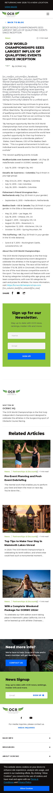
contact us (16, 663)
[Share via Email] (18, 294)
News (7, 38)
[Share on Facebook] (12, 294)
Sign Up (37, 695)
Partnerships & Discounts (25, 471)
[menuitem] (26, 737)
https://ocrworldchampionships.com (24, 285)
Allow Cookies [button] (26, 788)
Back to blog (15, 22)
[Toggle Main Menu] (51, 14)
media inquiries (26, 728)
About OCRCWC (11, 756)
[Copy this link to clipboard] (24, 294)
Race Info (8, 738)
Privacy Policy (24, 782)
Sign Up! (26, 356)
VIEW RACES (11, 7)
